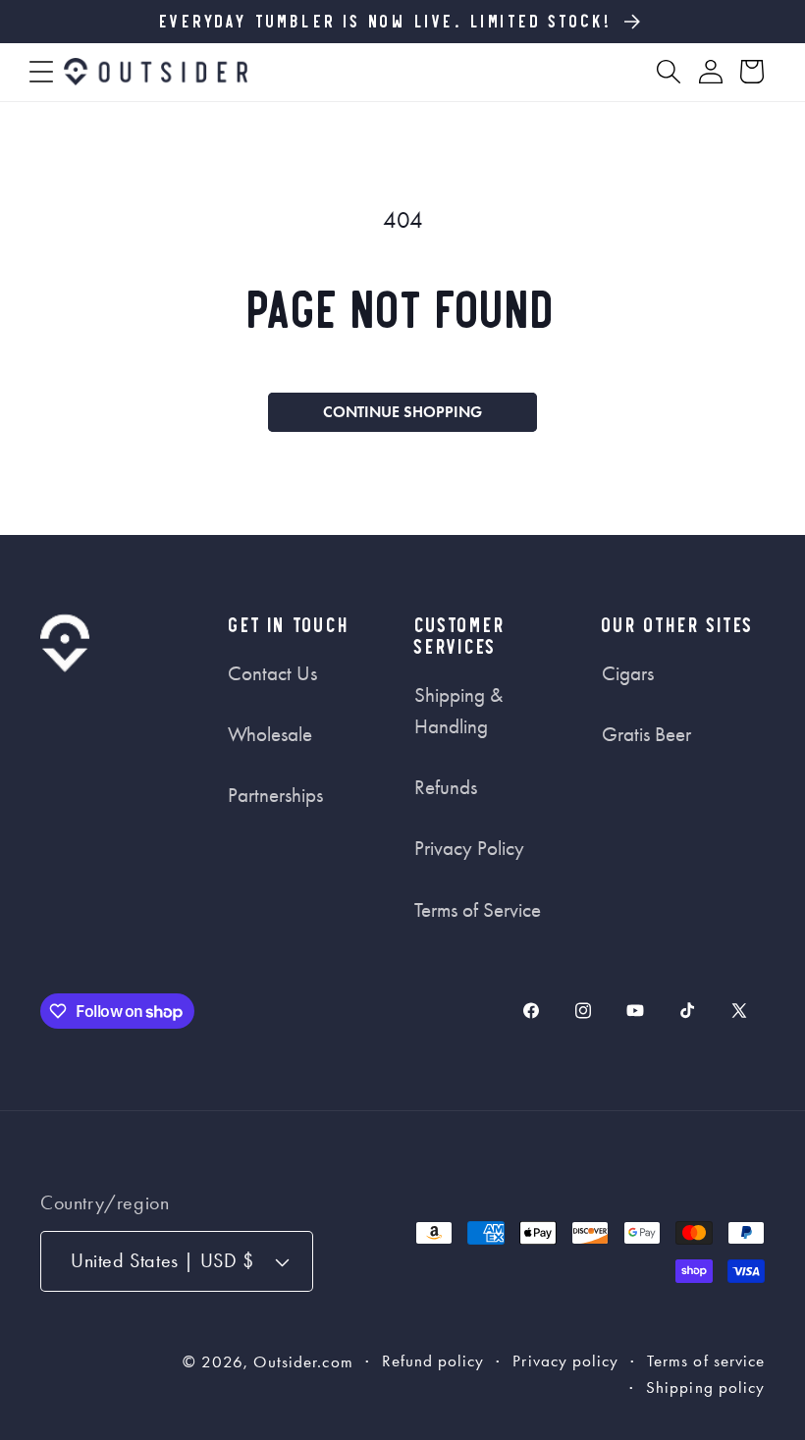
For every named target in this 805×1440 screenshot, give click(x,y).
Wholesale (270, 734)
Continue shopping (402, 411)
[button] (41, 71)
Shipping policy (705, 1387)
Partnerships (275, 795)
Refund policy (433, 1361)
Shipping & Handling (458, 710)
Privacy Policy (469, 848)
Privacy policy (565, 1361)
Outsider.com (303, 1362)
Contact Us (272, 673)
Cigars (628, 673)
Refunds (445, 787)
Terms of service (706, 1361)
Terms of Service (477, 910)
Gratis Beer (646, 734)
